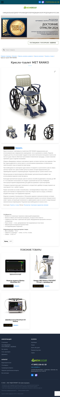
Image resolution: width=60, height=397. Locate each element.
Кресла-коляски (38, 56)
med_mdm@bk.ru (35, 367)
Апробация (34, 342)
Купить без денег (35, 347)
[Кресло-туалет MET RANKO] (12, 132)
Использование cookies (23, 390)
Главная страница (6, 56)
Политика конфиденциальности (9, 390)
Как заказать (5, 349)
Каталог (14, 56)
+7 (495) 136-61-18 (38, 364)
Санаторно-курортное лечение (39, 205)
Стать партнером (6, 351)
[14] (30, 132)
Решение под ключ (36, 350)
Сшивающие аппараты (7, 367)
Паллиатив (27, 205)
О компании (5, 342)
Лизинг (33, 345)
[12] (48, 132)
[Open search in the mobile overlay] (30, 50)
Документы (4, 354)
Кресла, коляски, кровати (25, 56)
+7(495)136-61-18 (52, 2)
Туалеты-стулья (49, 56)
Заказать (18, 148)
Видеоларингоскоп (6, 362)
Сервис (33, 352)
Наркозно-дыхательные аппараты (10, 370)
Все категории (5, 373)
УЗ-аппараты (5, 365)
